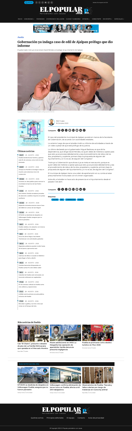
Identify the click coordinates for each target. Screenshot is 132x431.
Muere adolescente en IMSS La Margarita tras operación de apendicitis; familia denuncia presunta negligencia (63, 346)
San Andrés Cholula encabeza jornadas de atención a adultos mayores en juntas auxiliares (32, 196)
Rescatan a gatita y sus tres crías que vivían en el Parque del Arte (31, 305)
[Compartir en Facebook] (59, 130)
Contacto (81, 418)
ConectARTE (96, 19)
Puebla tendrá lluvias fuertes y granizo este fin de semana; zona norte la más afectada (31, 160)
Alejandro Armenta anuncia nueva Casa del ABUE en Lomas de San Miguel (31, 206)
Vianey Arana (21, 392)
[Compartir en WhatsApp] (66, 130)
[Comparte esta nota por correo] (73, 130)
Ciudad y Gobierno (73, 19)
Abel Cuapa (60, 121)
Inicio (20, 19)
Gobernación (70, 199)
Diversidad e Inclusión (55, 19)
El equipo (70, 418)
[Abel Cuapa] (51, 122)
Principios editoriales (55, 418)
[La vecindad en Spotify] (31, 133)
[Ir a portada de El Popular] (66, 10)
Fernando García (54, 352)
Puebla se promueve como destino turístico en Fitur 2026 (97, 344)
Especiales (118, 19)
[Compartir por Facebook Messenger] (77, 130)
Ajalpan (55, 199)
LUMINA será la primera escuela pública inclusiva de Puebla (31, 295)
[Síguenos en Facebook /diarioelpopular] (36, 2)
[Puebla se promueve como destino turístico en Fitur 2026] (97, 333)
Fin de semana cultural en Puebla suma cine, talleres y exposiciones (31, 286)
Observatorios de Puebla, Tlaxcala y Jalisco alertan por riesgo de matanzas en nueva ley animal (97, 387)
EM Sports (107, 19)
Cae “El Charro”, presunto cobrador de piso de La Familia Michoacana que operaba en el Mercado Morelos (33, 346)
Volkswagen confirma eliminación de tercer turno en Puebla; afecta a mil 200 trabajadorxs (65, 387)
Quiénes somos (37, 418)
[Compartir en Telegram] (69, 130)
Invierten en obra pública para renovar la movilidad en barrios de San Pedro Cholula (32, 184)
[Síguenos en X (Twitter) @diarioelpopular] (39, 2)
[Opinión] (66, 28)
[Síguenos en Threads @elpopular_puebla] (52, 2)
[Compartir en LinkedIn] (80, 130)
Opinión (85, 19)
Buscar (30, 2)
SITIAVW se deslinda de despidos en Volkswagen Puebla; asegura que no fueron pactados (30, 217)
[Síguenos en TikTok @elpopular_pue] (49, 2)
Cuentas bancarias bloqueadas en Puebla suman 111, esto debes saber (30, 266)
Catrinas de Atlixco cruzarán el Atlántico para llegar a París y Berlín (31, 257)
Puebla (21, 37)
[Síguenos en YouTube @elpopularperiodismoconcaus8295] (45, 2)
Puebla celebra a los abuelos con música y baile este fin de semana (32, 228)
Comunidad (28, 19)
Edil (62, 199)
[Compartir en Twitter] (62, 130)
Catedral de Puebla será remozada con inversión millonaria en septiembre (31, 276)
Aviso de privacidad (96, 418)
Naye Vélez (20, 351)
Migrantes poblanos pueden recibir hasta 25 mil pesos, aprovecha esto (32, 247)
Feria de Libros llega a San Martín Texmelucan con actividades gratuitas (31, 238)
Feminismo (40, 19)
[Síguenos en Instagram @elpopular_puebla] (42, 2)
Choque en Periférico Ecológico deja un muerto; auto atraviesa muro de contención (31, 172)
